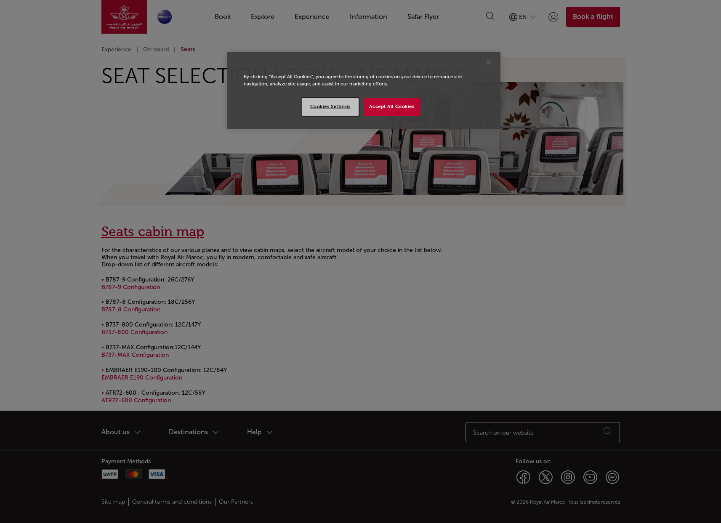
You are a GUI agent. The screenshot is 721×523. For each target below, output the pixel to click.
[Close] (488, 62)
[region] (363, 90)
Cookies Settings (330, 106)
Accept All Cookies (391, 106)
